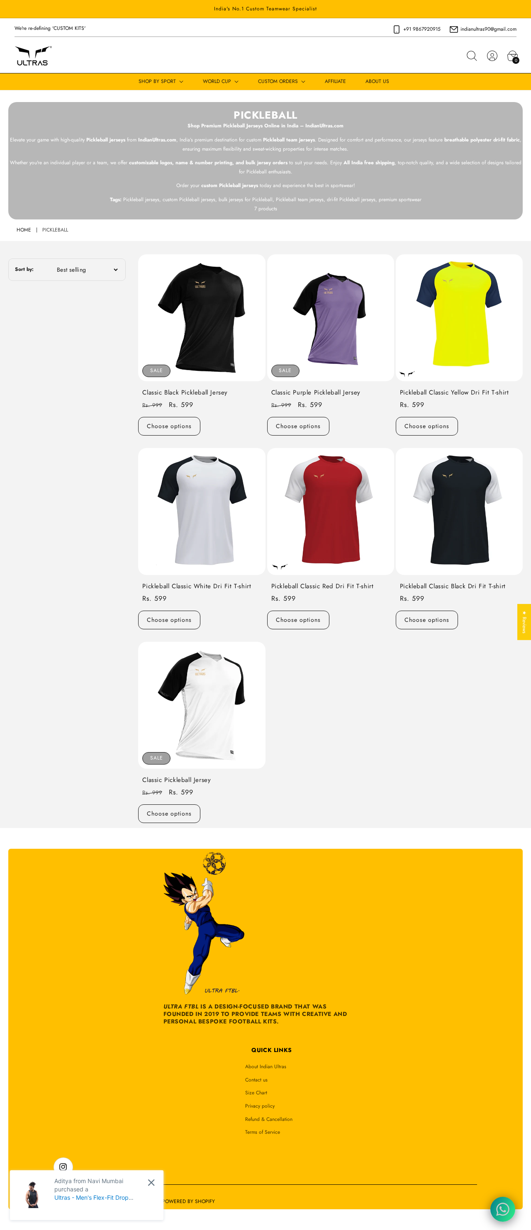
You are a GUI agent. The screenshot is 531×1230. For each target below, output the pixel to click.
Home (24, 230)
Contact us (256, 1080)
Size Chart (256, 1092)
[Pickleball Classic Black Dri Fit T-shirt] (459, 511)
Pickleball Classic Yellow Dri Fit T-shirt (454, 392)
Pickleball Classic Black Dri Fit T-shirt (453, 586)
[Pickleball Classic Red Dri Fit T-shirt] (330, 511)
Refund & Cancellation (268, 1119)
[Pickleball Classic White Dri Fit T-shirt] (201, 511)
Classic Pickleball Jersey (176, 780)
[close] (151, 1182)
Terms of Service (262, 1132)
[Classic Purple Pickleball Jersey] (330, 317)
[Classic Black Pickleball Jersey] (201, 317)
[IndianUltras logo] (33, 56)
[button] (472, 56)
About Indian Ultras (265, 1066)
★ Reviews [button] (524, 621)
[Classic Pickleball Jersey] (201, 705)
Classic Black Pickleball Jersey (185, 392)
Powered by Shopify (188, 1201)
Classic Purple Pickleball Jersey (315, 392)
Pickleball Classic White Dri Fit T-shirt (196, 586)
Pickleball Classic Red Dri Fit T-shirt (322, 586)
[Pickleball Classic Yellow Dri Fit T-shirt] (459, 317)
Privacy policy (260, 1106)
